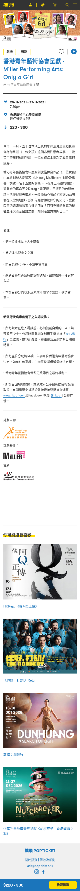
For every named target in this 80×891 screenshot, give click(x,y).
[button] (74, 51)
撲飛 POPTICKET (40, 850)
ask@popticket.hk (40, 866)
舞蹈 (24, 52)
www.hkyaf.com (14, 395)
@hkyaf (56, 395)
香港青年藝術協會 (19, 84)
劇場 (9, 52)
